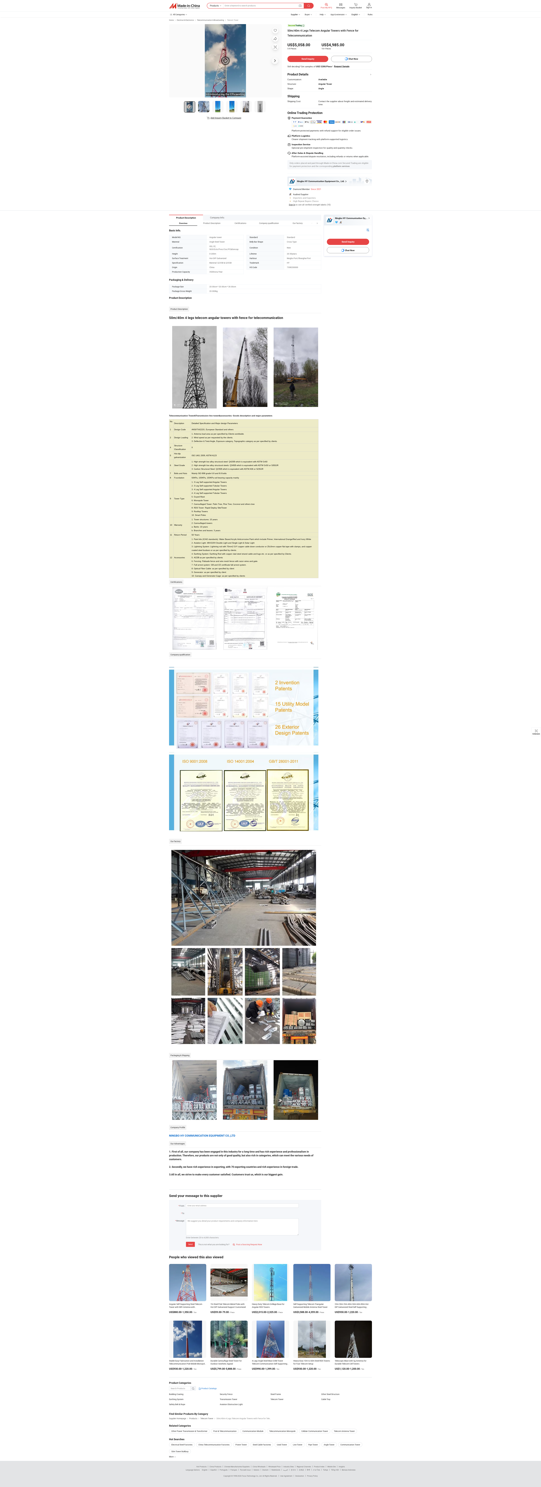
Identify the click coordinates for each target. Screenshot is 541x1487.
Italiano (256, 1470)
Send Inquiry (307, 59)
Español (213, 1470)
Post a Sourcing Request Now (247, 1244)
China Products (215, 1466)
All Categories (179, 14)
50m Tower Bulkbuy (180, 1451)
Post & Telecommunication (225, 1431)
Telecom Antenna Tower (344, 1431)
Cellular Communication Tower (314, 1431)
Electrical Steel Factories (181, 1444)
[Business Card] (368, 229)
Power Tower (241, 1444)
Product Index (319, 1466)
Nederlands (275, 1470)
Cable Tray (325, 1399)
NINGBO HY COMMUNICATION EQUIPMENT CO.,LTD (202, 1135)
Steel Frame (275, 1394)
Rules (370, 14)
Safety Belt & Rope (177, 1404)
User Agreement (286, 1476)
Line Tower (297, 1444)
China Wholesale (259, 1466)
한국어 (293, 1470)
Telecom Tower (232, 20)
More (171, 1456)
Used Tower (282, 1444)
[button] (312, 223)
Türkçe (325, 1470)
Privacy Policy (312, 1476)
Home (171, 20)
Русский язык (245, 1470)
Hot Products (201, 1466)
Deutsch (265, 1470)
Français (233, 1470)
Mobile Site (331, 1466)
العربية (285, 1470)
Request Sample (341, 66)
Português (224, 1470)
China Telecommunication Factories (214, 1444)
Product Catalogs (209, 1388)
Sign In (292, 204)
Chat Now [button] (353, 59)
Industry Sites (288, 1466)
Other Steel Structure (330, 1394)
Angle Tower (329, 1444)
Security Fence (226, 1394)
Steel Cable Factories (262, 1444)
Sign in (369, 7)
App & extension (338, 14)
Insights (342, 1466)
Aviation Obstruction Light (231, 1404)
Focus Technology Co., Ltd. (252, 1476)
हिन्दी (308, 1470)
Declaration (299, 1476)
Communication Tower (350, 1444)
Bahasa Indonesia (348, 1470)
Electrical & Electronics (185, 20)
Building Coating (176, 1394)
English (205, 1470)
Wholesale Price (274, 1466)
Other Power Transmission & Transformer (189, 1431)
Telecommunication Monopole (282, 1431)
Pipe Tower (313, 1444)
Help (322, 14)
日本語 (301, 1470)
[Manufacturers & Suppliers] (184, 6)
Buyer (307, 14)
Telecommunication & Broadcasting (210, 20)
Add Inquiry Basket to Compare (225, 117)
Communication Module (252, 1431)
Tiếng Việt (335, 1470)
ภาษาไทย (316, 1470)
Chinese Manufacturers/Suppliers (237, 1466)
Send (190, 1244)
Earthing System (176, 1399)
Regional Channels (304, 1466)
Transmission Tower (228, 1399)
